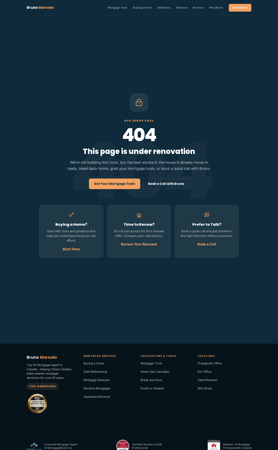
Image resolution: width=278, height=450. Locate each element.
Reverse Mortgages (97, 388)
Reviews (198, 7)
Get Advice (240, 7)
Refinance (164, 7)
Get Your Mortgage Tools (114, 184)
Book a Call (206, 244)
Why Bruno (216, 7)
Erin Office (204, 371)
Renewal (181, 7)
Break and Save (151, 380)
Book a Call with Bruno (166, 184)
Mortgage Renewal (96, 380)
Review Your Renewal (139, 244)
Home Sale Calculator (155, 371)
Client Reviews (207, 380)
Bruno (40, 7)
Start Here (71, 249)
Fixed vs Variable (152, 388)
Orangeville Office (210, 363)
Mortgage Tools (117, 7)
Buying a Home (142, 7)
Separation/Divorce (97, 396)
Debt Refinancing (95, 371)
